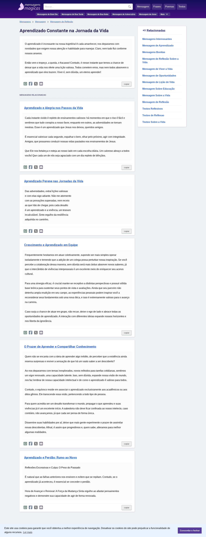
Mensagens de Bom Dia (47, 14)
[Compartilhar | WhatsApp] (25, 84)
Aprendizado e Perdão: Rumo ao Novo (50, 457)
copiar (126, 84)
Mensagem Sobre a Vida (156, 95)
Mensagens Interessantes (157, 39)
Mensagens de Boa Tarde (72, 14)
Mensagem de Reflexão (61, 21)
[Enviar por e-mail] (41, 84)
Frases (157, 6)
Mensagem (143, 6)
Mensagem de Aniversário (124, 14)
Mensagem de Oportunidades (159, 75)
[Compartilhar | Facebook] (30, 84)
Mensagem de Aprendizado (158, 45)
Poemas (169, 6)
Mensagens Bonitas (153, 52)
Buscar (129, 6)
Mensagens (25, 21)
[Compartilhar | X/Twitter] (35, 84)
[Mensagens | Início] (30, 5)
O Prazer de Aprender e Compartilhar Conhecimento (60, 346)
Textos (181, 6)
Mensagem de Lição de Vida (158, 82)
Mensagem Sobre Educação (158, 88)
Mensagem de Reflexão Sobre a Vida (160, 61)
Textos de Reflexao (153, 115)
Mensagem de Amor (148, 14)
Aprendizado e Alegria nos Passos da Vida (53, 108)
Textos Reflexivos (152, 108)
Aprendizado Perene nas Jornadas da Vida (53, 181)
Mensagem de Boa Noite (97, 14)
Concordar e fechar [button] (190, 530)
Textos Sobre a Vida (153, 122)
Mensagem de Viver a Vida (157, 69)
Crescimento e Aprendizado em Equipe (51, 245)
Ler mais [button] (27, 532)
